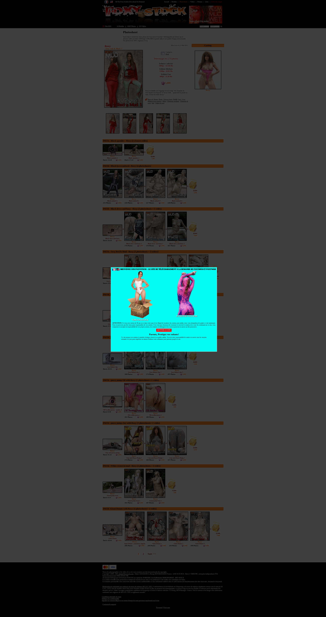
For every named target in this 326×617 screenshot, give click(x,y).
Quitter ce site (164, 330)
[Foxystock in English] (118, 269)
